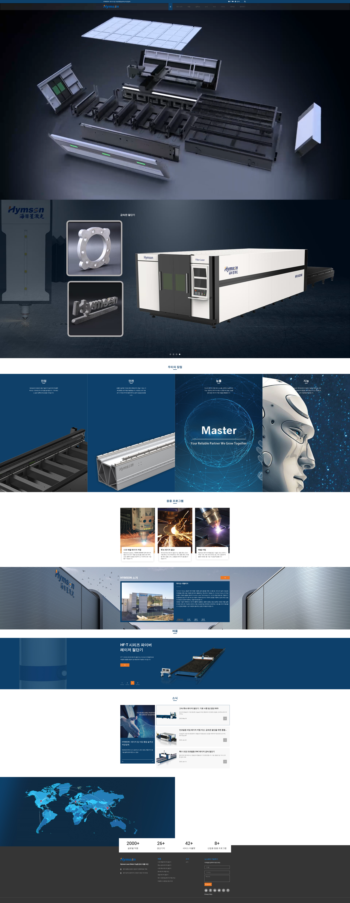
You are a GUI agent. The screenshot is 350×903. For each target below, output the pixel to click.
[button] (170, 354)
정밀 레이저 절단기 (163, 874)
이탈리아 (180, 619)
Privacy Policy (208, 894)
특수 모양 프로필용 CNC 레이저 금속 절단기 (197, 751)
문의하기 (242, 6)
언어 (238, 1)
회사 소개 (179, 6)
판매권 (232, 6)
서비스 (223, 6)
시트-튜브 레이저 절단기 (164, 868)
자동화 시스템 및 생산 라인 (165, 881)
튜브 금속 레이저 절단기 (164, 865)
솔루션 (198, 6)
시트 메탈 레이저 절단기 (164, 862)
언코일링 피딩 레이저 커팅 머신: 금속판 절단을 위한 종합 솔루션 (205, 730)
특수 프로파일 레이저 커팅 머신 (166, 878)
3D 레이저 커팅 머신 (163, 871)
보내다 (209, 884)
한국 (203, 619)
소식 (206, 6)
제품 (189, 6)
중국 (196, 619)
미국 (188, 619)
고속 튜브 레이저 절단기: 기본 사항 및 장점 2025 (198, 708)
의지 (214, 6)
